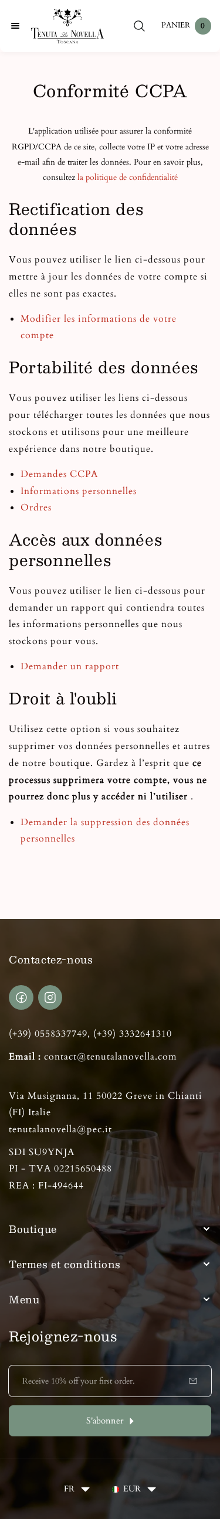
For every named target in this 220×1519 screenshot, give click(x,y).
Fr (69, 1488)
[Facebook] (21, 997)
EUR (132, 1488)
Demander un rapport (70, 666)
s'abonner (104, 1421)
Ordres (36, 507)
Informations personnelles (79, 491)
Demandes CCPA (59, 474)
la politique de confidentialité (127, 177)
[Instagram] (50, 997)
